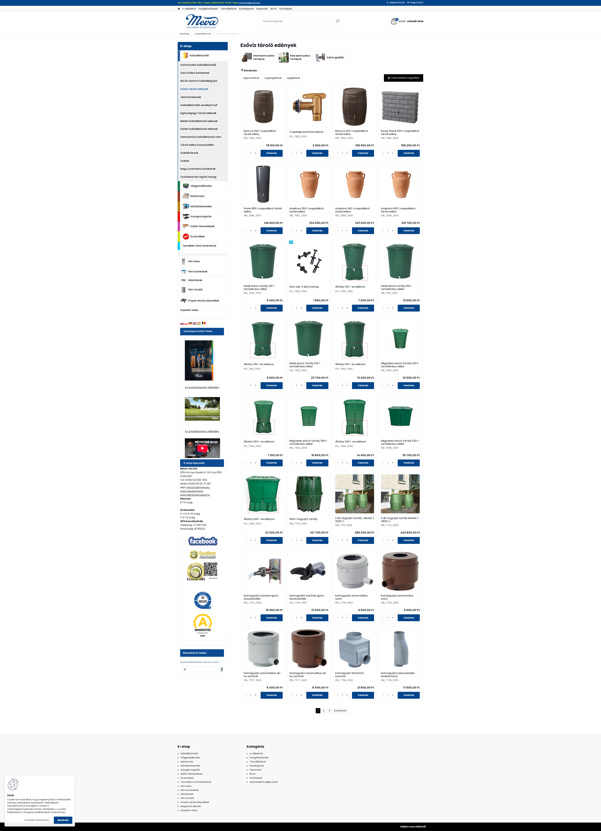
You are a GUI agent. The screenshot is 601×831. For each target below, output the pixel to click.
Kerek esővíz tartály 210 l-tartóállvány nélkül (259, 287)
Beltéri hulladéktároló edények (199, 121)
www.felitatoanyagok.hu (195, 495)
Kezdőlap (184, 33)
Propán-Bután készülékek (203, 300)
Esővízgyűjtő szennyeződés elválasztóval (398, 675)
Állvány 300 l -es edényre (350, 441)
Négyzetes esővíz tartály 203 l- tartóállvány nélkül (400, 365)
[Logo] (199, 21)
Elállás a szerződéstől (413, 826)
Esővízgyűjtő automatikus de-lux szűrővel (262, 675)
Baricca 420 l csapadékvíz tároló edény (351, 132)
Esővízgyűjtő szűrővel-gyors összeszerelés (261, 597)
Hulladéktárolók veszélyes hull (198, 105)
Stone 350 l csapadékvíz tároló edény (263, 210)
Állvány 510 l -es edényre (350, 364)
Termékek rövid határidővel (199, 245)
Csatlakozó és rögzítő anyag (198, 176)
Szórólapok (285, 8)
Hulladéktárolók (203, 33)
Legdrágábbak (273, 78)
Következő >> (340, 710)
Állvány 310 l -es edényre (259, 364)
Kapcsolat (262, 8)
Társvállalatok (228, 8)
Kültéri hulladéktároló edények (199, 129)
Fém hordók (195, 289)
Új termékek (197, 236)
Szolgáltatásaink (208, 8)
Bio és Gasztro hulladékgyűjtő (198, 81)
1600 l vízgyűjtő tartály (303, 519)
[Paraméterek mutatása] (403, 78)
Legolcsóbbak (251, 78)
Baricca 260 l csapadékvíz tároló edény (260, 132)
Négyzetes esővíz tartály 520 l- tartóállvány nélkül (400, 442)
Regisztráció (416, 2)
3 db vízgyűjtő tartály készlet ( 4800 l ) (400, 520)
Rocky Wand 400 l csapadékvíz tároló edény (400, 132)
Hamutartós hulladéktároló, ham (200, 137)
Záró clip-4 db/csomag (304, 286)
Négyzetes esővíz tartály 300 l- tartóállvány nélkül (308, 442)
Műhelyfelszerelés (201, 206)
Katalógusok (246, 8)
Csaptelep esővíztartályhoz (306, 132)
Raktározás (197, 196)
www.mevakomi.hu (191, 491)
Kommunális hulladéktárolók (198, 65)
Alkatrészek (195, 280)
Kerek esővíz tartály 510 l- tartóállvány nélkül (305, 365)
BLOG (274, 8)
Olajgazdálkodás (201, 186)
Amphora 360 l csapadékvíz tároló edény (352, 210)
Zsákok (184, 161)
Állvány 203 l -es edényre (259, 441)
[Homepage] (179, 9)
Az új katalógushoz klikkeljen (202, 387)
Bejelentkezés (397, 2)
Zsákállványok (189, 153)
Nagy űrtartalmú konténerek (198, 168)
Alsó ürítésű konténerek (194, 73)
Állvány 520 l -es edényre (259, 519)
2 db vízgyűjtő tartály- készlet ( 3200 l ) (354, 520)
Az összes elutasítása (36, 820)
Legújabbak (293, 78)
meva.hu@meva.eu (249, 2)
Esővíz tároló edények (194, 89)
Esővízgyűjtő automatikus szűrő (351, 597)
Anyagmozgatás (201, 216)
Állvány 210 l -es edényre (350, 286)
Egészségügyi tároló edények (198, 113)
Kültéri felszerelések (202, 226)
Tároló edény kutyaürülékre (197, 145)
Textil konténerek (190, 97)
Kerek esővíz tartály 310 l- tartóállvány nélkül (396, 287)
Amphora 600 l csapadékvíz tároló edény (398, 210)
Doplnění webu (189, 310)
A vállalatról (189, 8)
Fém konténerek (197, 271)
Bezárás (63, 820)
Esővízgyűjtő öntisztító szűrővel (349, 675)
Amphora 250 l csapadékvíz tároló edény (306, 210)
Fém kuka (194, 261)
